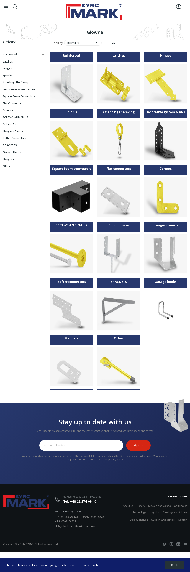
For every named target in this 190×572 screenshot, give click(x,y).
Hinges (7, 68)
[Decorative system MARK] (165, 140)
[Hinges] (165, 84)
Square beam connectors (19, 96)
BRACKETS (10, 145)
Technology (139, 512)
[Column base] (118, 253)
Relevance (83, 43)
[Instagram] (171, 544)
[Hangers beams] (165, 253)
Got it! (174, 565)
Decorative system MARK (19, 89)
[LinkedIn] (178, 544)
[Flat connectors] (118, 197)
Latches (8, 61)
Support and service (163, 519)
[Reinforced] (71, 84)
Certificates (180, 505)
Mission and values (159, 505)
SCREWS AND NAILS (15, 117)
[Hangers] (71, 367)
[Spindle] (71, 140)
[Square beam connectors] (71, 197)
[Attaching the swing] (118, 140)
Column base (11, 124)
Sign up (138, 445)
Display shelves (139, 519)
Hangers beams (13, 131)
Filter (113, 43)
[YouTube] (185, 544)
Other (6, 166)
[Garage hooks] (165, 310)
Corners (8, 110)
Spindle (7, 75)
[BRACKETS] (118, 310)
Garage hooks (12, 152)
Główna (10, 42)
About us (128, 505)
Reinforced (10, 54)
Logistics (154, 512)
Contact (182, 519)
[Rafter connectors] (71, 310)
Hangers (8, 159)
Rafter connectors (14, 138)
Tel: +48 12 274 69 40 (79, 501)
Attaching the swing (16, 82)
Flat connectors (13, 103)
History (141, 505)
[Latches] (118, 84)
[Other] (118, 367)
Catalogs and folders (175, 512)
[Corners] (165, 197)
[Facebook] (164, 544)
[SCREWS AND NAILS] (71, 253)
